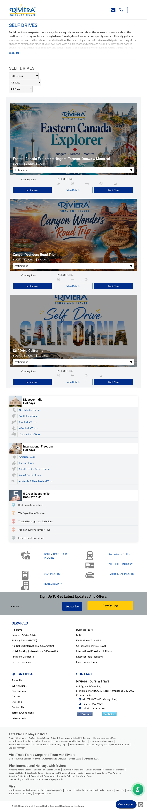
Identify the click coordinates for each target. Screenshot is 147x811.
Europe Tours (26, 462)
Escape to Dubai (16, 773)
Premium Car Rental (23, 656)
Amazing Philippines (18, 776)
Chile (40, 790)
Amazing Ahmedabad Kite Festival (74, 738)
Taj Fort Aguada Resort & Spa (42, 738)
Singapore (39, 793)
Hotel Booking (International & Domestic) (35, 651)
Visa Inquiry (52, 573)
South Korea (15, 790)
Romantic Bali (63, 776)
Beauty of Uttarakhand (19, 744)
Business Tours (84, 629)
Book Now (113, 190)
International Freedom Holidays (94, 651)
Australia (131, 790)
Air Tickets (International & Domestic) (33, 645)
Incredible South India (19, 741)
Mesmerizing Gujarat (97, 744)
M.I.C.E (80, 635)
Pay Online (110, 606)
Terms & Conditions (23, 712)
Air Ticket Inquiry (120, 563)
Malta (89, 790)
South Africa (15, 793)
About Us (17, 680)
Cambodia (79, 790)
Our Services (19, 691)
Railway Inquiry (119, 554)
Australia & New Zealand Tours (36, 481)
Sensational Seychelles (113, 769)
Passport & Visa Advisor (25, 635)
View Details (73, 190)
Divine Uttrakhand (17, 738)
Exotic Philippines (85, 773)
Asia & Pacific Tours (30, 475)
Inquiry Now (32, 190)
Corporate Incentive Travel (91, 645)
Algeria (109, 790)
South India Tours (28, 416)
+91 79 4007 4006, (92, 703)
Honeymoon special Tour (105, 738)
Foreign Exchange (21, 661)
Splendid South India (119, 744)
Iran (49, 793)
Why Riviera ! (19, 685)
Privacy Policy (20, 717)
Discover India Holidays (89, 656)
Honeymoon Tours (86, 661)
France (68, 790)
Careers (16, 696)
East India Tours (28, 422)
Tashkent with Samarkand (42, 776)
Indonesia (99, 790)
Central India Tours (29, 434)
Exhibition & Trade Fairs (89, 640)
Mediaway (79, 806)
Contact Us (18, 707)
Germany (27, 793)
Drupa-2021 (75, 758)
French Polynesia (54, 790)
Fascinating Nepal (58, 744)
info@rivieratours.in (94, 707)
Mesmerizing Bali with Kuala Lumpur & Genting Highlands (36, 779)
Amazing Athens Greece (20, 769)
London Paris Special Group (47, 769)
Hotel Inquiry (53, 583)
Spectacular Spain (35, 773)
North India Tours (29, 409)
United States (29, 790)
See (14, 52)
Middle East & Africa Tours (34, 468)
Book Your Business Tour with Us (24, 758)
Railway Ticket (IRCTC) (24, 640)
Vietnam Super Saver (82, 776)
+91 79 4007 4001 (92, 699)
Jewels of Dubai (93, 769)
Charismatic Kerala (41, 741)
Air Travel (17, 629)
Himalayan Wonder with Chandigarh (70, 741)
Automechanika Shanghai (54, 758)
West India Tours (28, 428)
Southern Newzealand (73, 769)
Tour (47, 554)
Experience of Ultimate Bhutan (60, 773)
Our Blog (17, 701)
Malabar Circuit (40, 744)
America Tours (27, 456)
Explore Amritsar (17, 747)
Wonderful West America (109, 773)
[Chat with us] (138, 789)
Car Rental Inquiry (121, 573)
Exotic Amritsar (77, 744)
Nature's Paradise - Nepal (101, 741)
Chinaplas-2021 (91, 758)
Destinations (21, 169)
